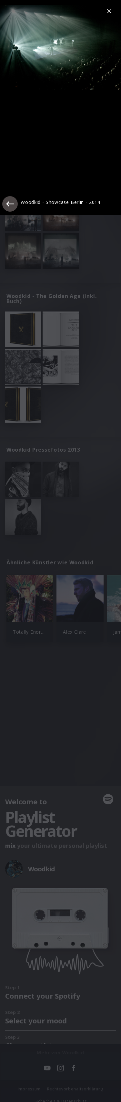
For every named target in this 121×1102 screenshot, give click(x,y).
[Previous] (10, 204)
